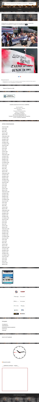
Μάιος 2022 (4, 205)
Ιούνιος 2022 (4, 204)
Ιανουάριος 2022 (5, 211)
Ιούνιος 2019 (4, 259)
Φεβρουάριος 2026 (5, 136)
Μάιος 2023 (4, 187)
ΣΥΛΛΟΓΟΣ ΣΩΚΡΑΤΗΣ (21, 117)
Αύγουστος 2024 (5, 163)
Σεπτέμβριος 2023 (5, 180)
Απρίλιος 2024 (5, 170)
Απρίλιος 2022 (5, 207)
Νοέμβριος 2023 (5, 177)
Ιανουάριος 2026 (5, 137)
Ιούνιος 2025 (4, 148)
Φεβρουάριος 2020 (5, 247)
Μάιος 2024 (4, 168)
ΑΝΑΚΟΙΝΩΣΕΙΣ (6, 79)
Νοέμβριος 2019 (5, 251)
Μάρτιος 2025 (4, 153)
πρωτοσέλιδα (6, 284)
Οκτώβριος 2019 (5, 253)
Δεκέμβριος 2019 (5, 250)
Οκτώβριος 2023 (5, 179)
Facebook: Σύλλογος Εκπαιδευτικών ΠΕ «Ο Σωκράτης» (19, 116)
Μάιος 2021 (4, 224)
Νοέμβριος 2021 (5, 214)
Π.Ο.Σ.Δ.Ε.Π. (22, 296)
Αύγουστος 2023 (5, 182)
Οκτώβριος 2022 (5, 197)
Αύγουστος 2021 (5, 219)
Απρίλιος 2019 (5, 262)
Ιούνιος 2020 (4, 241)
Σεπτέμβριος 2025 (5, 143)
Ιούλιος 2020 (4, 239)
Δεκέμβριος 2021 (5, 213)
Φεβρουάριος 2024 (5, 173)
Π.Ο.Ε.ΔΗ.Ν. (22, 301)
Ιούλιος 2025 (4, 146)
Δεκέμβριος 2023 (5, 176)
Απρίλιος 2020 (5, 244)
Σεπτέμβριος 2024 (5, 162)
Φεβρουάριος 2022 (5, 210)
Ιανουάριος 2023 (5, 193)
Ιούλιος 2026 (4, 128)
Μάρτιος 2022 (4, 208)
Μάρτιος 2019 (4, 264)
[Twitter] (19, 76)
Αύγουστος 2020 (5, 238)
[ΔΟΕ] (16, 292)
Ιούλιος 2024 (4, 165)
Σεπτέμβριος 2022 (5, 199)
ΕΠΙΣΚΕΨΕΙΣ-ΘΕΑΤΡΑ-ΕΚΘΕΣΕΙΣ (8, 327)
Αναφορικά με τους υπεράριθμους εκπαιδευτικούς (12, 82)
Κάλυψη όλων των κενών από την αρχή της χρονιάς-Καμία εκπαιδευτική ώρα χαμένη (19, 81)
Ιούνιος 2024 (4, 167)
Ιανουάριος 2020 (5, 248)
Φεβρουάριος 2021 (5, 228)
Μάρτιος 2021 (4, 227)
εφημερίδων (10, 284)
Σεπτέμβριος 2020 (5, 236)
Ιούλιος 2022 (4, 202)
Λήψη (26, 24)
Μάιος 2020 (4, 242)
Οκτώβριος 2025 (5, 142)
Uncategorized (5, 324)
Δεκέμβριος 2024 (5, 157)
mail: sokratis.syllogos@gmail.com (19, 114)
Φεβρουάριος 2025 (5, 154)
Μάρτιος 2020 (4, 245)
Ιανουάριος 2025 (5, 156)
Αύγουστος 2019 (5, 256)
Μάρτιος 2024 (4, 171)
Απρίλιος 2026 (5, 133)
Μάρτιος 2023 (4, 190)
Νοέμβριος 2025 (5, 140)
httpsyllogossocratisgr (19, 113)
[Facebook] (18, 76)
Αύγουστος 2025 (5, 145)
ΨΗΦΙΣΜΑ (4, 330)
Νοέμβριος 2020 (5, 233)
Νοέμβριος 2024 (5, 159)
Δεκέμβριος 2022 (5, 194)
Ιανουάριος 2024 (5, 174)
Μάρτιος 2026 (4, 134)
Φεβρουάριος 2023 (5, 191)
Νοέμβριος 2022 (5, 196)
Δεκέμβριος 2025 (5, 139)
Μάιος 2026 (4, 131)
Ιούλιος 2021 (4, 221)
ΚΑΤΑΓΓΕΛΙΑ (4, 328)
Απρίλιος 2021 (5, 225)
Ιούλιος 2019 (4, 258)
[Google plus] (20, 76)
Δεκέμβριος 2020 (5, 231)
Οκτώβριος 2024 (5, 160)
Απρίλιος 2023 (5, 188)
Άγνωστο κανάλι (6, 362)
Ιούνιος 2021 (4, 222)
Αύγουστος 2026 (5, 126)
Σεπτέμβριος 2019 (5, 255)
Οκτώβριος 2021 (5, 216)
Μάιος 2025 (4, 150)
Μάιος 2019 (4, 261)
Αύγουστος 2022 (5, 201)
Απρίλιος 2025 (5, 151)
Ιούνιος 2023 (4, 185)
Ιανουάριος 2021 (5, 230)
